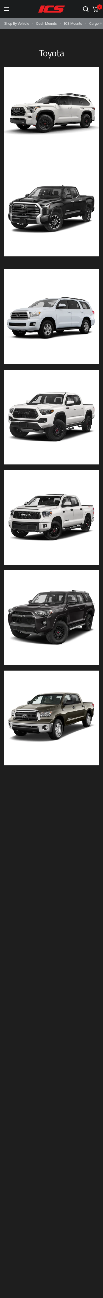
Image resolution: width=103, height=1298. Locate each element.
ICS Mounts (73, 23)
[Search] (85, 9)
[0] (94, 9)
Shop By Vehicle (16, 23)
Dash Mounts (46, 23)
